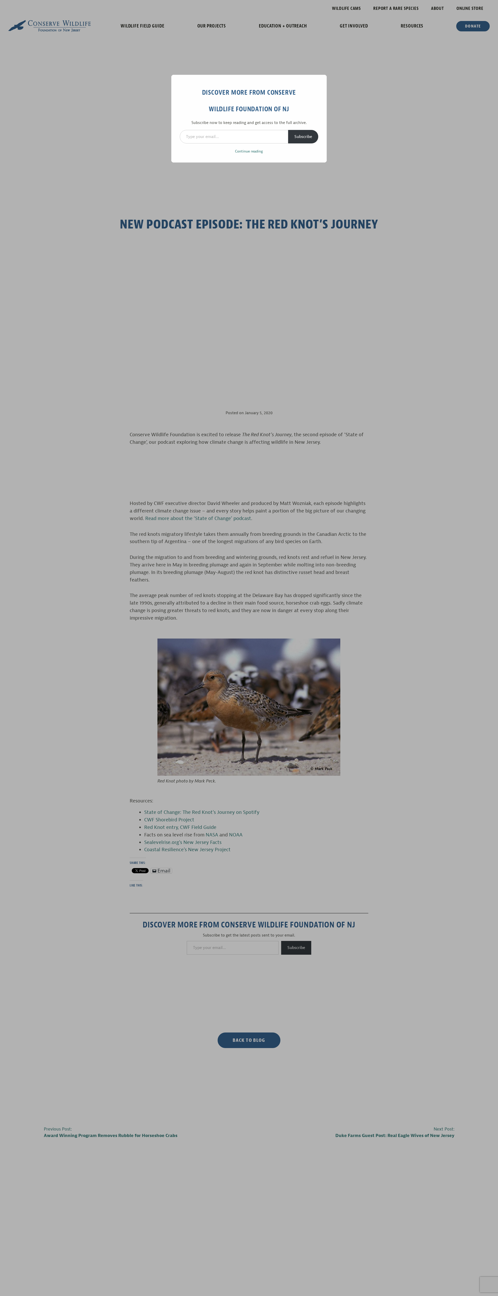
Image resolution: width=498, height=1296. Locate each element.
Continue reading (249, 151)
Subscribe (303, 136)
